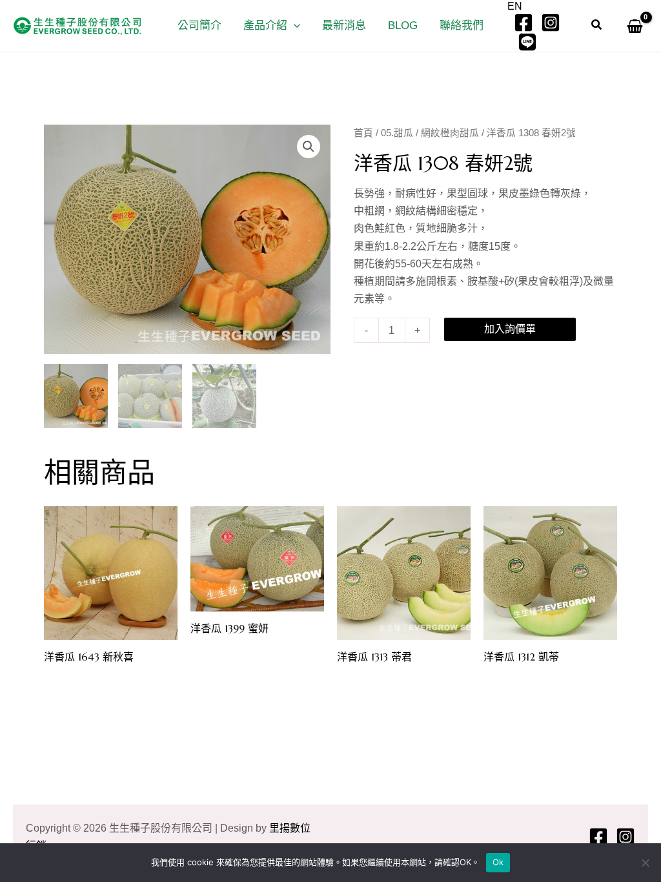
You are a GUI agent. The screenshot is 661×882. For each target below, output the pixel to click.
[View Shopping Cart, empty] (632, 26)
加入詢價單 (510, 328)
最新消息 (344, 25)
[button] (293, 26)
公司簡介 (199, 25)
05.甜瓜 (397, 133)
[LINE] (527, 42)
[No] (644, 862)
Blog (403, 25)
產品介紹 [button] (265, 25)
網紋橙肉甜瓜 (450, 133)
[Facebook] (523, 22)
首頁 (363, 133)
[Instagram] (550, 22)
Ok (498, 862)
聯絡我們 (461, 25)
